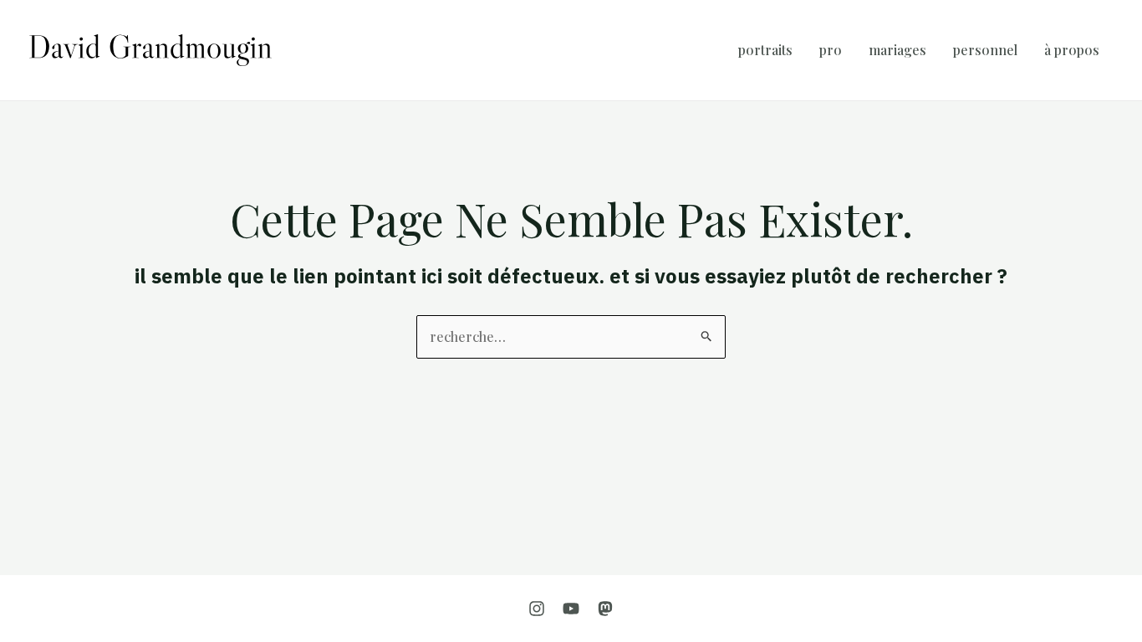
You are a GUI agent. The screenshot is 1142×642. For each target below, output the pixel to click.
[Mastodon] (605, 608)
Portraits (765, 50)
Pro (830, 50)
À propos (1071, 50)
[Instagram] (536, 608)
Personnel (985, 50)
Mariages (897, 50)
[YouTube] (571, 608)
